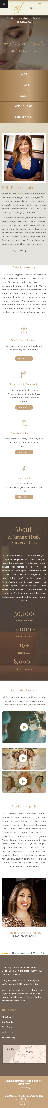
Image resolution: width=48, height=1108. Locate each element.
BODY (24, 95)
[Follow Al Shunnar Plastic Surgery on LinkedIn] (30, 1099)
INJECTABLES (24, 117)
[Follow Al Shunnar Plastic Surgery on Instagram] (22, 1099)
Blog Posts (7, 1027)
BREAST (24, 85)
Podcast (6, 1032)
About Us (6, 1016)
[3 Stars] (6, 953)
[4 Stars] (7, 953)
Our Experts (7, 1022)
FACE (24, 74)
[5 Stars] (9, 953)
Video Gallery (8, 1037)
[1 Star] (3, 953)
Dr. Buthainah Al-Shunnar (24, 933)
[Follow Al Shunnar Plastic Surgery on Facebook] (26, 1099)
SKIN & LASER (24, 106)
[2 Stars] (4, 953)
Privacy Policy (25, 1087)
